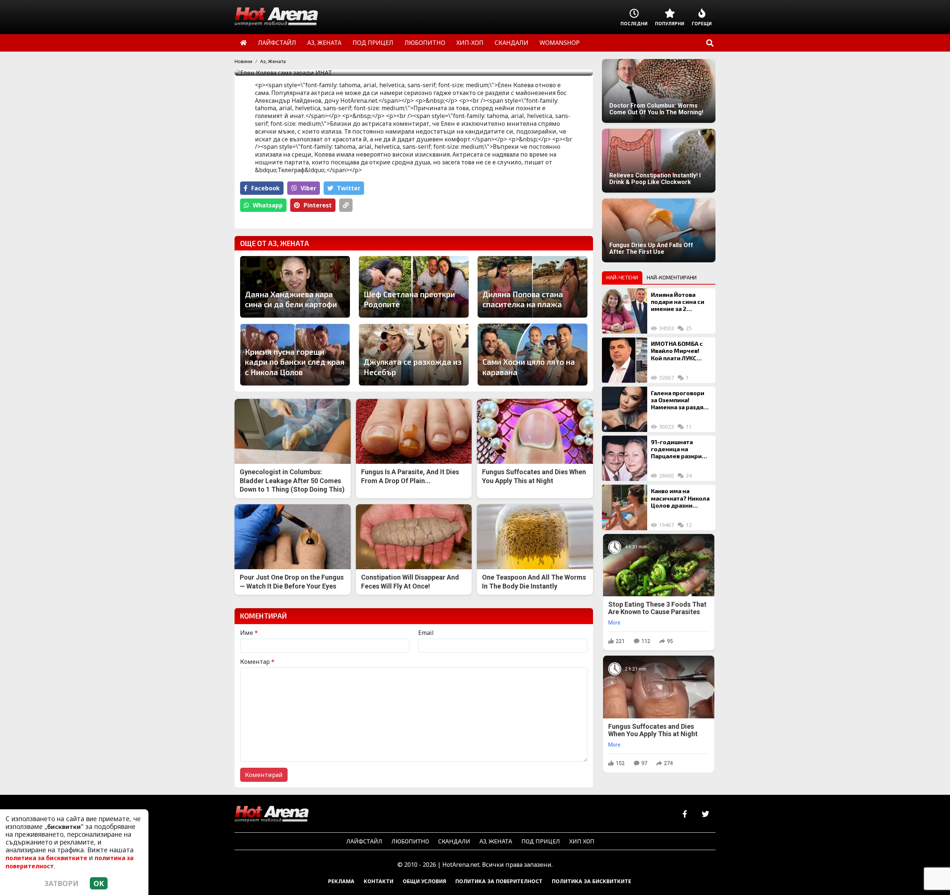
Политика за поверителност (499, 881)
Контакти (378, 881)
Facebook (265, 188)
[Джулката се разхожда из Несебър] (414, 354)
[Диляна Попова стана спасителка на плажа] (532, 287)
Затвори (62, 883)
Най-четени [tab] (622, 277)
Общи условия (424, 881)
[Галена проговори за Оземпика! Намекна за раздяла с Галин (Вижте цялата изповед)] (624, 409)
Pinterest (318, 205)
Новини (243, 61)
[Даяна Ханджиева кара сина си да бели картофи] (295, 287)
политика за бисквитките (46, 858)
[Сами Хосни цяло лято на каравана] (532, 354)
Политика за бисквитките (591, 881)
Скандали (454, 841)
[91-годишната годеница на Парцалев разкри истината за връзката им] (624, 458)
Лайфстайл (364, 841)
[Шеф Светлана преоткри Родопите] (414, 287)
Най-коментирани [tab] (672, 277)
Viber (308, 188)
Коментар (257, 662)
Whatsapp (268, 205)
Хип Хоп (581, 841)
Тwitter (348, 188)
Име (249, 633)
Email (426, 633)
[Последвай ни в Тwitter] (705, 814)
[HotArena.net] (272, 814)
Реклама (341, 881)
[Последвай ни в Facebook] (685, 814)
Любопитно (410, 841)
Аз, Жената (273, 61)
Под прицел (540, 841)
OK (99, 883)
